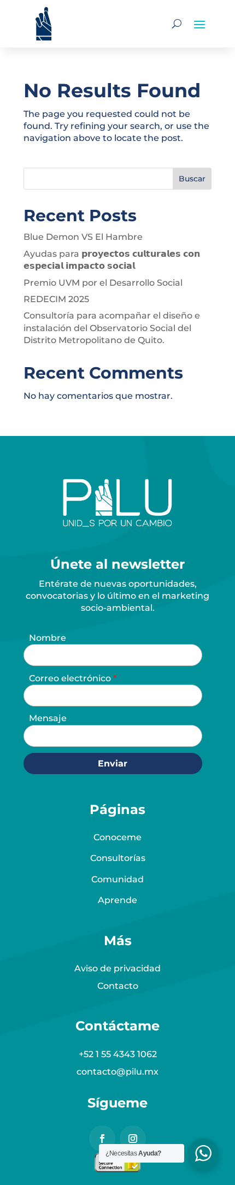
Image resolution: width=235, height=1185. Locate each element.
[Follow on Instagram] (133, 1138)
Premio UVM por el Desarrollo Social (103, 283)
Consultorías (117, 858)
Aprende (117, 900)
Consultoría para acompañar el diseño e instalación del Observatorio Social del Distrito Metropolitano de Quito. (112, 327)
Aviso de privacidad (117, 968)
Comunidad (117, 879)
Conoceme (117, 837)
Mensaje (48, 718)
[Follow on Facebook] (102, 1138)
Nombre (47, 638)
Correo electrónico (71, 678)
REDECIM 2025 (56, 299)
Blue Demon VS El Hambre (83, 237)
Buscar (192, 179)
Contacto (117, 986)
